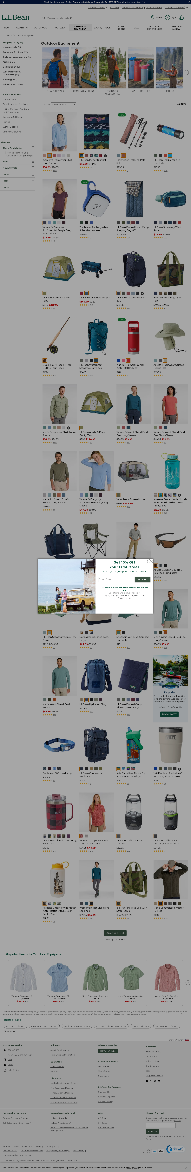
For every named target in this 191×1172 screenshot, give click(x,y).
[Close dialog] (150, 561)
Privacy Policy (124, 598)
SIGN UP (143, 579)
